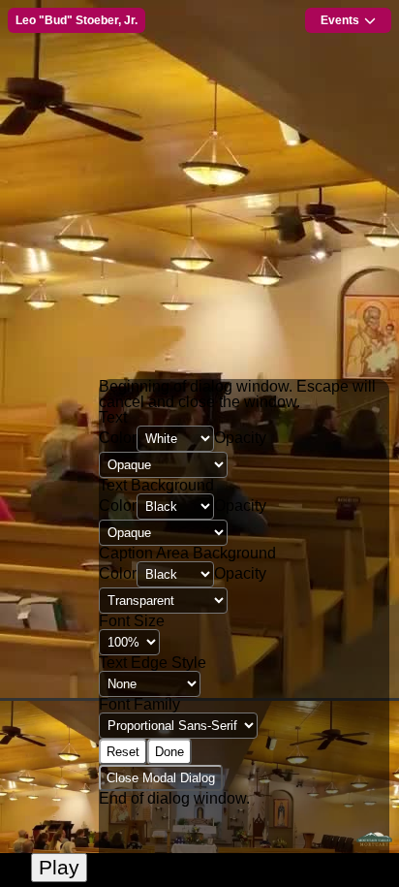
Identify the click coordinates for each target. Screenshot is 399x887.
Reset (123, 751)
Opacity (240, 437)
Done (169, 751)
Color (118, 437)
